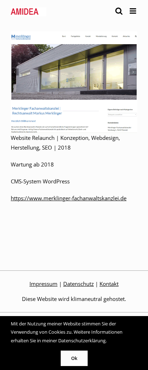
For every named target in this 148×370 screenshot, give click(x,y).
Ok (74, 358)
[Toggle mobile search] (118, 11)
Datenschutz (78, 283)
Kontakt (109, 283)
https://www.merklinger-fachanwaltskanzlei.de (68, 198)
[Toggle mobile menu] (133, 11)
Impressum (43, 283)
